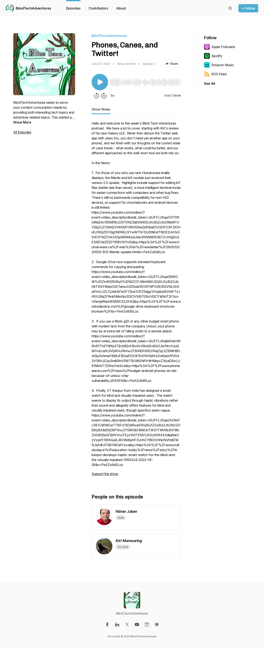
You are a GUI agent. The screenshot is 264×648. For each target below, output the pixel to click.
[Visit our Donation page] (157, 624)
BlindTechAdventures (33, 8)
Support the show (105, 474)
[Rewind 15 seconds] (96, 96)
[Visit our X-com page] (127, 624)
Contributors (98, 8)
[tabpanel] (136, 300)
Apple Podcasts (223, 47)
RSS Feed (218, 74)
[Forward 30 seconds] (104, 96)
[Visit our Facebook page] (107, 624)
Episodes (73, 8)
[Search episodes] (230, 8)
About (121, 8)
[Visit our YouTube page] (137, 624)
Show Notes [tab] (101, 109)
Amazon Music (222, 65)
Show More (22, 122)
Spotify (216, 56)
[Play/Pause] (100, 82)
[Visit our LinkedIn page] (117, 624)
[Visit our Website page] (147, 624)
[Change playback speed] (112, 96)
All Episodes (22, 132)
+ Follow (248, 8)
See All (209, 83)
